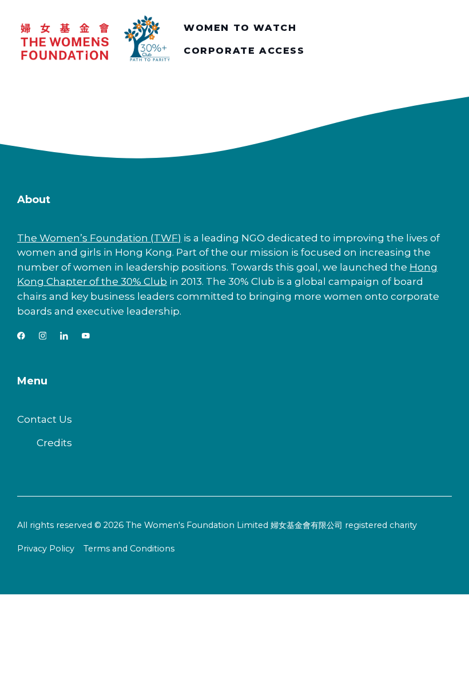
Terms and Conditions (129, 548)
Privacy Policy (45, 548)
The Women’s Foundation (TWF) (99, 238)
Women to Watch (240, 27)
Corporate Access (244, 50)
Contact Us (44, 419)
